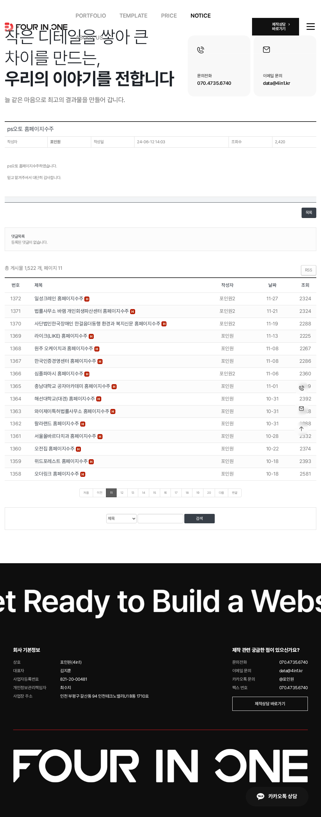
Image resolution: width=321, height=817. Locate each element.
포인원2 (227, 299)
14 (143, 492)
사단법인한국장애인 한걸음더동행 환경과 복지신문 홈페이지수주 (97, 324)
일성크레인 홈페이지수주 (59, 299)
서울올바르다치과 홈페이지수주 (65, 436)
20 (209, 492)
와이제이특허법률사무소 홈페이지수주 (72, 411)
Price (169, 15)
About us (89, 37)
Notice (201, 15)
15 (154, 492)
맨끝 (235, 492)
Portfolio (91, 15)
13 (132, 492)
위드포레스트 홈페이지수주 (61, 461)
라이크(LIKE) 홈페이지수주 (61, 336)
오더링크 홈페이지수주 (57, 474)
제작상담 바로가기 (270, 703)
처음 (86, 492)
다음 (221, 492)
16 (165, 492)
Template (133, 15)
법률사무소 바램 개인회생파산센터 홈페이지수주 (82, 311)
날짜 (272, 285)
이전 (100, 492)
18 (187, 492)
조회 (305, 285)
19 (197, 492)
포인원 (55, 141)
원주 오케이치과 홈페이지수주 (64, 348)
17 (176, 492)
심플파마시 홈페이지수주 (59, 374)
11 (111, 492)
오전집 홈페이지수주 (55, 449)
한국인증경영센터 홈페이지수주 (65, 361)
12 (122, 492)
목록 (309, 212)
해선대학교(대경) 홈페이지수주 (65, 399)
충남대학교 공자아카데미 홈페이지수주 (73, 386)
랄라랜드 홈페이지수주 (57, 424)
